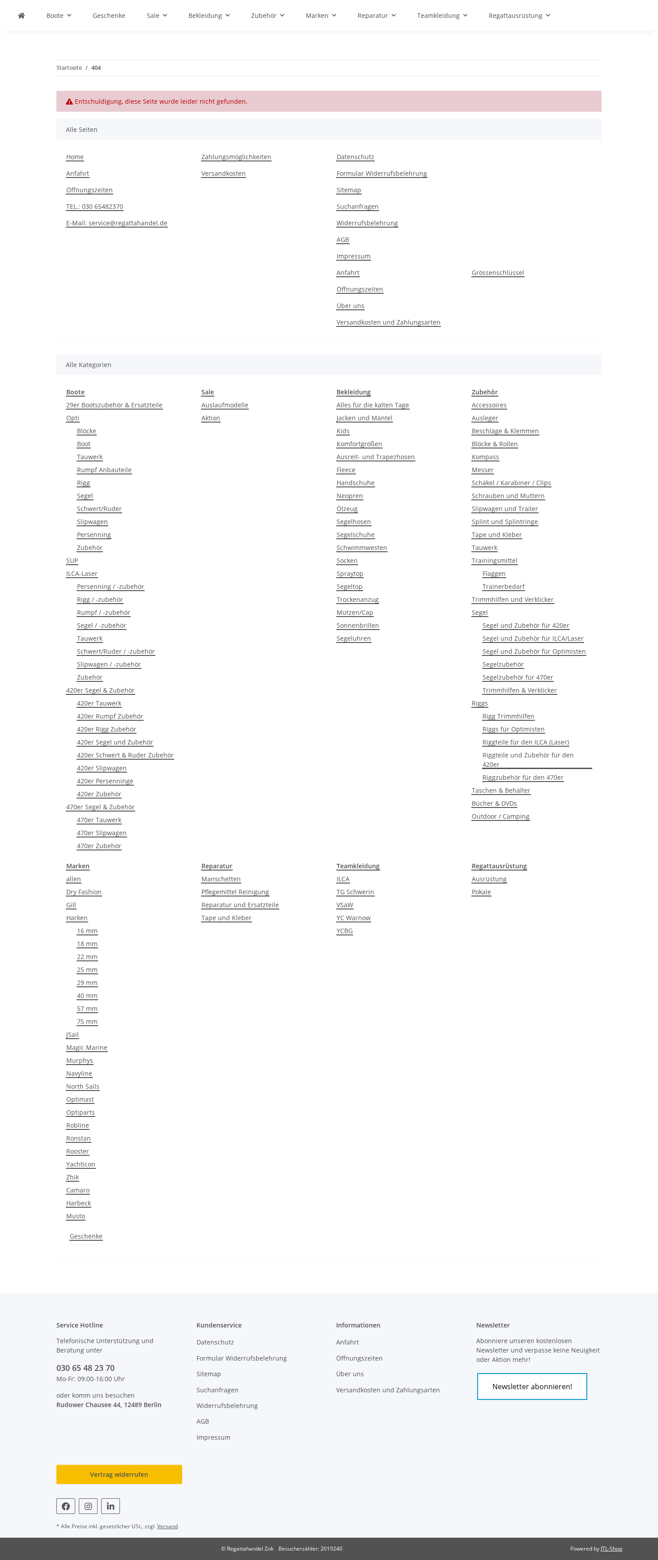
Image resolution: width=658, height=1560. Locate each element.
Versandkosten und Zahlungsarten (388, 322)
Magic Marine (86, 1047)
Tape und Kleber (497, 534)
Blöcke (86, 431)
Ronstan (78, 1138)
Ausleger (485, 418)
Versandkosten (223, 173)
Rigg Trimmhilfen (508, 716)
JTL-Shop (611, 1548)
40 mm (87, 995)
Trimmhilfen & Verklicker (520, 690)
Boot (83, 444)
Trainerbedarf (504, 586)
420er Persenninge (105, 781)
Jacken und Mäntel (365, 418)
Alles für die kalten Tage (373, 405)
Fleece (346, 469)
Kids (343, 431)
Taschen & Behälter (501, 790)
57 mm (87, 1008)
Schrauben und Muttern (508, 495)
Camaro (78, 1190)
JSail (72, 1034)
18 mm (87, 943)
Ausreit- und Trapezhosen (376, 456)
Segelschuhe (356, 534)
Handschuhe (356, 482)
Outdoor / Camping (501, 816)
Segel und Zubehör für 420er (526, 625)
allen (73, 879)
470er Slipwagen (102, 833)
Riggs (480, 703)
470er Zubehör (99, 845)
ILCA (343, 879)
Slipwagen (92, 521)
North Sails (82, 1086)
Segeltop (350, 586)
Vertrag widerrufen (119, 1474)
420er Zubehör (99, 794)
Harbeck (78, 1203)
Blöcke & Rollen (495, 444)
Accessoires (489, 405)
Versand (167, 1526)
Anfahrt (77, 173)
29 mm (87, 982)
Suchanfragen (358, 206)
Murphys (79, 1060)
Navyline (79, 1073)
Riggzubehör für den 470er (523, 777)
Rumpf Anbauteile (104, 469)
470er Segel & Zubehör (100, 807)
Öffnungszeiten (89, 190)
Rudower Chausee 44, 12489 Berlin (109, 1404)
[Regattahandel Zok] (21, 15)
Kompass (485, 456)
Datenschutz (355, 156)
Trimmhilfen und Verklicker (513, 599)
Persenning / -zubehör (110, 586)
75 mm (87, 1021)
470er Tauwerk (99, 820)
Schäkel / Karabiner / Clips (511, 482)
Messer (483, 469)
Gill (71, 904)
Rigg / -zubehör (100, 599)
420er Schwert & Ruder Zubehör (125, 755)
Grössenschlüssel (498, 272)
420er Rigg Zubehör (106, 729)
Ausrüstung (489, 879)
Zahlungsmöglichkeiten (236, 156)
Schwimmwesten (362, 547)
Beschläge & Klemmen (505, 431)
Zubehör (90, 547)
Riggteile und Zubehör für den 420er (528, 760)
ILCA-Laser (82, 573)
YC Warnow (354, 917)
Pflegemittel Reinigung (235, 892)
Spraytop (350, 573)
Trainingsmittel (494, 560)
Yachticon (80, 1164)
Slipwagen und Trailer (505, 508)
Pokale (481, 892)
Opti (72, 418)
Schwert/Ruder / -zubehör (116, 651)
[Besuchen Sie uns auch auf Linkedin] (110, 1506)
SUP (72, 560)
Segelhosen (354, 521)
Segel (85, 495)
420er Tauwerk (99, 703)
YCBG (345, 930)
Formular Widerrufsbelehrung (382, 173)
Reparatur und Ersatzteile (240, 904)
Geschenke (86, 1236)
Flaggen (494, 573)
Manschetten (221, 879)
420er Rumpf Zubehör (110, 716)
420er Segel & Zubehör (100, 690)
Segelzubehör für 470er (518, 677)
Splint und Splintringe (505, 521)
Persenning (94, 534)
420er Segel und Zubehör (115, 742)
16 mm (87, 930)
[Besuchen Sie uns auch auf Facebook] (65, 1506)
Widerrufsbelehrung (367, 223)
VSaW (345, 904)
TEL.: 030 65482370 (94, 206)
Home (75, 156)
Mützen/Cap (355, 612)
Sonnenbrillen (358, 625)
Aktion (210, 418)
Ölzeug (347, 508)
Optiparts (80, 1112)
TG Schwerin (355, 892)
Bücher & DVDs (494, 803)
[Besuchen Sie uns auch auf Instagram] (88, 1506)
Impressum (354, 256)
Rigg (83, 482)
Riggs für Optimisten (514, 729)
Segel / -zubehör (101, 625)
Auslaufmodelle (224, 405)
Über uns (350, 305)
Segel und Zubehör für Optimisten (534, 651)
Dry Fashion (84, 892)
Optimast (80, 1099)
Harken (77, 917)
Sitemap (349, 190)
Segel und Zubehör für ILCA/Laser (533, 638)
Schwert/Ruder (99, 508)
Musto (75, 1216)
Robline (77, 1125)
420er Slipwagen (102, 768)
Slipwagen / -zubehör (109, 664)
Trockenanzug (358, 599)
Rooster (77, 1151)
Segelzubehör (503, 664)
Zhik (72, 1177)
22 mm (87, 956)
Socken (347, 560)
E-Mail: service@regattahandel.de (116, 223)
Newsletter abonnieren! (532, 1386)
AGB (343, 239)
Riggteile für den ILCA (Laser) (526, 742)
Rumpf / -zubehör (103, 612)
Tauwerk (90, 456)
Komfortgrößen (359, 444)
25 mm (87, 969)
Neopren (350, 495)
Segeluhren (354, 638)
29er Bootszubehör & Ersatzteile (114, 405)
